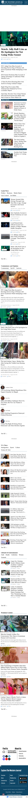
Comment (5, 59)
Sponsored (12, 783)
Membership (13, 778)
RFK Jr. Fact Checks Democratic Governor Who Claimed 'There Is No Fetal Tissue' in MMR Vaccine (17, 480)
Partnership (21, 756)
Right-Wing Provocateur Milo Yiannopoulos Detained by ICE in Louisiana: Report (11, 88)
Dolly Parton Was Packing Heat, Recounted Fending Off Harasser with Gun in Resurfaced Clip (18, 534)
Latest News (5, 191)
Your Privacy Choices (15, 797)
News (2, 778)
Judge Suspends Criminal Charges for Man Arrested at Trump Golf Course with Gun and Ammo (18, 496)
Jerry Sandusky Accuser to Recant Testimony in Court (19, 214)
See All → (4, 259)
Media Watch (18, 193)
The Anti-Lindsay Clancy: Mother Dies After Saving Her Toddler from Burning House (20, 143)
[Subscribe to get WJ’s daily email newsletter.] (5, 752)
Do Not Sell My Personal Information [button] (14, 794)
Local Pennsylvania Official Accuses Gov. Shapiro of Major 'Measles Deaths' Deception (18, 225)
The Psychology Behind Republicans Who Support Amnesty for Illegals (13, 391)
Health (8, 555)
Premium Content (7, 612)
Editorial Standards (22, 751)
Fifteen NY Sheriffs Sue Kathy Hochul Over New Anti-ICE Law (18, 471)
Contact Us (21, 753)
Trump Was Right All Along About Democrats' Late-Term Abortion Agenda (13, 424)
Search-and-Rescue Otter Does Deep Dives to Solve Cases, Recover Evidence (18, 580)
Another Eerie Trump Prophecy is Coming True (20, 154)
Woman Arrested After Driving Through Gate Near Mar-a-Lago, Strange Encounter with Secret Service (18, 202)
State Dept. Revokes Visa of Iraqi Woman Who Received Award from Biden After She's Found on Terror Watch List (13, 95)
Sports (12, 447)
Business (9, 193)
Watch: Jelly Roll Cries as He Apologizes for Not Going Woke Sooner (14, 52)
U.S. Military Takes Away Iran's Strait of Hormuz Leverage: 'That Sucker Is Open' (18, 237)
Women (21, 555)
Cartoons (18, 268)
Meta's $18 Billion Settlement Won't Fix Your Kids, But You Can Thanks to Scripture (13, 402)
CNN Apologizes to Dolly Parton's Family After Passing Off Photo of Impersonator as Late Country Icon (18, 527)
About (11, 775)
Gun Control (5, 195)
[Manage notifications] (3, 794)
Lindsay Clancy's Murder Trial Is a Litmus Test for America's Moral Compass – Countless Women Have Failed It (13, 699)
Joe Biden (13, 195)
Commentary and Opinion (9, 266)
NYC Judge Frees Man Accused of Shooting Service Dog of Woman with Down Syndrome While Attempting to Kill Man (14, 68)
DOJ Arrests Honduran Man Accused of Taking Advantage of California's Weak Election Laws (13, 76)
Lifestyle (3, 783)
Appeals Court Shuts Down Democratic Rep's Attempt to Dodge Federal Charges (18, 518)
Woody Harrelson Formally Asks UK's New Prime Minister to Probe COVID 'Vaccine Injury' (20, 116)
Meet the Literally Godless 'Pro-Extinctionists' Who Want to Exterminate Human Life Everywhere (13, 636)
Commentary (5, 268)
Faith (2, 555)
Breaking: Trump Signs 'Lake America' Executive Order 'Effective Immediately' (18, 541)
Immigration (4, 447)
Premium (3, 775)
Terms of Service (19, 791)
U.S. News (4, 445)
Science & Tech (5, 450)
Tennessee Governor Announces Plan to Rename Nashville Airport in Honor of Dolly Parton (20, 106)
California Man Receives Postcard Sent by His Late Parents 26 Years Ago (18, 572)
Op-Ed (12, 268)
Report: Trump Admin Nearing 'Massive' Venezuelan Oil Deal (18, 501)
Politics (3, 193)
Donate (11, 780)
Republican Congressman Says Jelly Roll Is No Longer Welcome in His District (18, 487)
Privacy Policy (8, 791)
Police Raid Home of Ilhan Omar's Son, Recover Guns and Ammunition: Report (17, 464)
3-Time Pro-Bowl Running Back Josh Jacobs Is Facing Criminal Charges (12, 82)
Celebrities (14, 555)
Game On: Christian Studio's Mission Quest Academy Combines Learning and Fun (17, 563)
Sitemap (13, 791)
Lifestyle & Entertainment (9, 553)
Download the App (23, 775)
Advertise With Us (22, 758)
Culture (17, 447)
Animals (3, 557)
